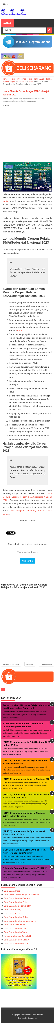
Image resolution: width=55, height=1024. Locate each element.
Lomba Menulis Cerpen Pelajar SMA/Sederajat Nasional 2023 (27, 496)
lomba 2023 (39, 99)
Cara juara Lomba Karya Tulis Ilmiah (21, 894)
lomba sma (25, 101)
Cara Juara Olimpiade (14, 924)
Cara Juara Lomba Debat (16, 917)
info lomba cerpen (26, 99)
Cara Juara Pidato (12, 913)
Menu (8, 22)
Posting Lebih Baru (11, 664)
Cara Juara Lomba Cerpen (17, 898)
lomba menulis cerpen (11, 101)
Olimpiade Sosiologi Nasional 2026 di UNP (25, 868)
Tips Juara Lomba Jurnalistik (17, 936)
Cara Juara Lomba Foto (15, 902)
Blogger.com (32, 1018)
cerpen (15, 99)
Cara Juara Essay (12, 909)
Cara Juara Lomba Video (16, 932)
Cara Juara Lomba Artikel (16, 943)
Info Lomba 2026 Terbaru (33, 1015)
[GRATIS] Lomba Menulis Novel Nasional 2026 (27, 779)
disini (19, 330)
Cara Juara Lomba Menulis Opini (20, 921)
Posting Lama (46, 664)
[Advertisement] (27, 131)
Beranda (29, 664)
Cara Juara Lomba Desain (16, 928)
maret (33, 101)
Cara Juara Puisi (12, 891)
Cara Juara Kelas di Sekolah (17, 906)
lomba (6, 201)
